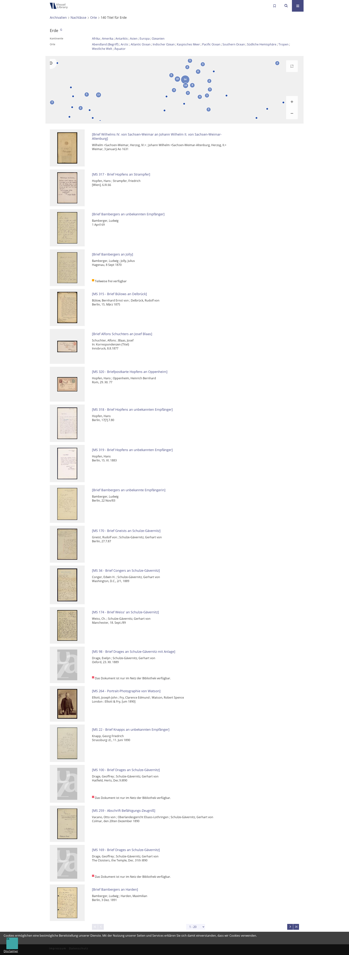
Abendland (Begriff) (105, 44)
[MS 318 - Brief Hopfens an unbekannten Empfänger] (132, 409)
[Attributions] (51, 63)
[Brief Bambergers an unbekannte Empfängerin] (128, 490)
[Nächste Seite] (290, 927)
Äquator (120, 49)
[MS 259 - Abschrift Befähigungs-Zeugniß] (123, 811)
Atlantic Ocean (141, 44)
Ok (7, 939)
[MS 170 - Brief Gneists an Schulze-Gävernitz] (126, 531)
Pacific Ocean (211, 44)
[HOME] (60, 5)
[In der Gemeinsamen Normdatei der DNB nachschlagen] (61, 30)
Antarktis (121, 39)
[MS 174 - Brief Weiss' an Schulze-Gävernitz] (125, 612)
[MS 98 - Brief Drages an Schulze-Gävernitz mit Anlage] (133, 652)
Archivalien (58, 17)
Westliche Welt (102, 49)
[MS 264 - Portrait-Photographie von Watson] (126, 691)
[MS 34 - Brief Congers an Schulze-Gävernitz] (126, 570)
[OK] (286, 6)
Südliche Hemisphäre (261, 44)
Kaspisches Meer (188, 44)
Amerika (107, 39)
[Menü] (298, 6)
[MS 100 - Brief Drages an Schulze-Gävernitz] (126, 770)
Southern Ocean (233, 44)
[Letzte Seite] (296, 927)
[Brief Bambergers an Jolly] (112, 254)
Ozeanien (158, 39)
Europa (145, 39)
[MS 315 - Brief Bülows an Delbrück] (119, 294)
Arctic (125, 44)
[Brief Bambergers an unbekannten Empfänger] (128, 214)
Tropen (283, 44)
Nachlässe (78, 17)
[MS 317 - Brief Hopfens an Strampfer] (121, 174)
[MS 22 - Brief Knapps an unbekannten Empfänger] (130, 729)
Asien (133, 39)
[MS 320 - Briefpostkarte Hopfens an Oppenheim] (129, 372)
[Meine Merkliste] (274, 6)
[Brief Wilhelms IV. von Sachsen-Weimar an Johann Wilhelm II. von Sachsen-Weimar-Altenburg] (157, 136)
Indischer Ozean (164, 44)
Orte (93, 17)
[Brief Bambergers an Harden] (115, 889)
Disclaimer (11, 951)
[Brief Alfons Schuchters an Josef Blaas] (122, 334)
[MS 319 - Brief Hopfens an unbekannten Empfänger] (132, 450)
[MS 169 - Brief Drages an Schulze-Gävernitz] (126, 850)
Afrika (96, 39)
